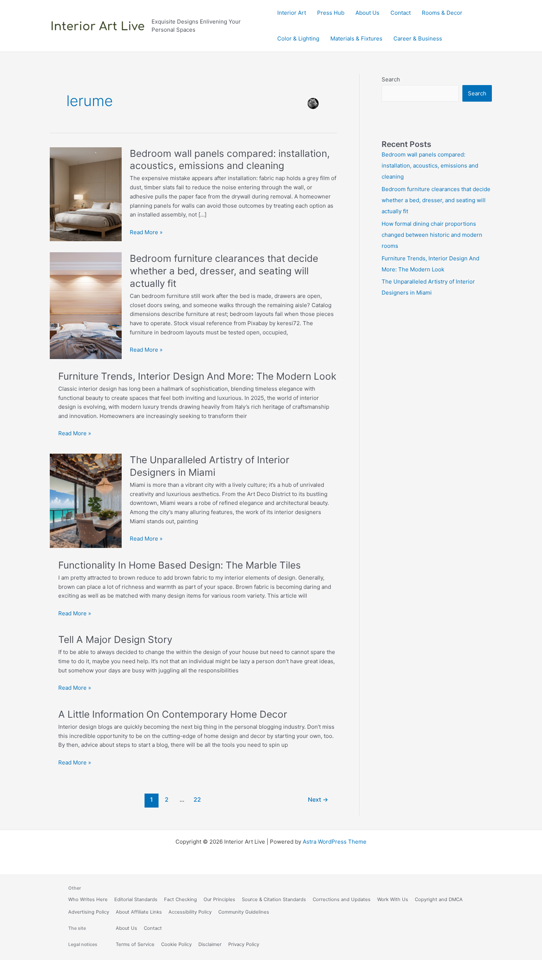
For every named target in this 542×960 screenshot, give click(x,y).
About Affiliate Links (139, 912)
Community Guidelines (243, 912)
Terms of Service (135, 944)
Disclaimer (210, 944)
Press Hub (330, 12)
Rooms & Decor (442, 12)
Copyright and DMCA (439, 899)
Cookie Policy (176, 944)
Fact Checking (180, 899)
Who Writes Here (88, 899)
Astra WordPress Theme (334, 841)
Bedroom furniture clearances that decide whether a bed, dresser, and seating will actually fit (224, 271)
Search (391, 79)
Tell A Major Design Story (115, 639)
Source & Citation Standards (274, 899)
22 (197, 799)
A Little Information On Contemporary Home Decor (172, 714)
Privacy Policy (243, 944)
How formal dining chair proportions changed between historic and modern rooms (432, 234)
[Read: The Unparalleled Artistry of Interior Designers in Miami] (86, 500)
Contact (400, 12)
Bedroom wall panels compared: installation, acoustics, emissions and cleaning (430, 165)
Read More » (146, 232)
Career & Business (417, 38)
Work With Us (392, 899)
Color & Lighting (298, 38)
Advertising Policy (88, 912)
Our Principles (219, 899)
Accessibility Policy (190, 912)
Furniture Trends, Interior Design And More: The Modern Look (197, 376)
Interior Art (291, 12)
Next (318, 799)
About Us (367, 12)
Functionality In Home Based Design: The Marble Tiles (179, 565)
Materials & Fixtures (356, 38)
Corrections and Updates (342, 899)
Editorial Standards (135, 899)
